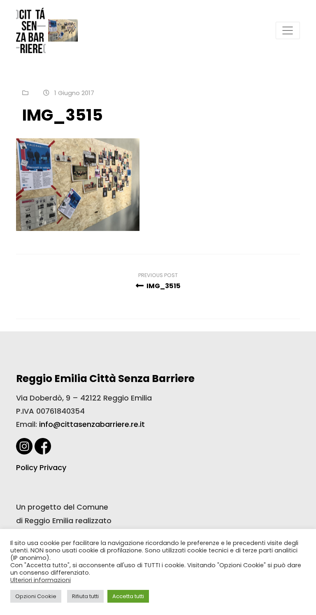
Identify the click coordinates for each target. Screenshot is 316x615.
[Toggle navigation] (288, 31)
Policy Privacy (41, 467)
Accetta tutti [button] (128, 596)
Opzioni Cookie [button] (35, 596)
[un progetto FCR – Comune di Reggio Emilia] (31, 30)
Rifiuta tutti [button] (85, 596)
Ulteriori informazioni (40, 580)
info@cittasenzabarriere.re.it (92, 424)
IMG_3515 (163, 286)
